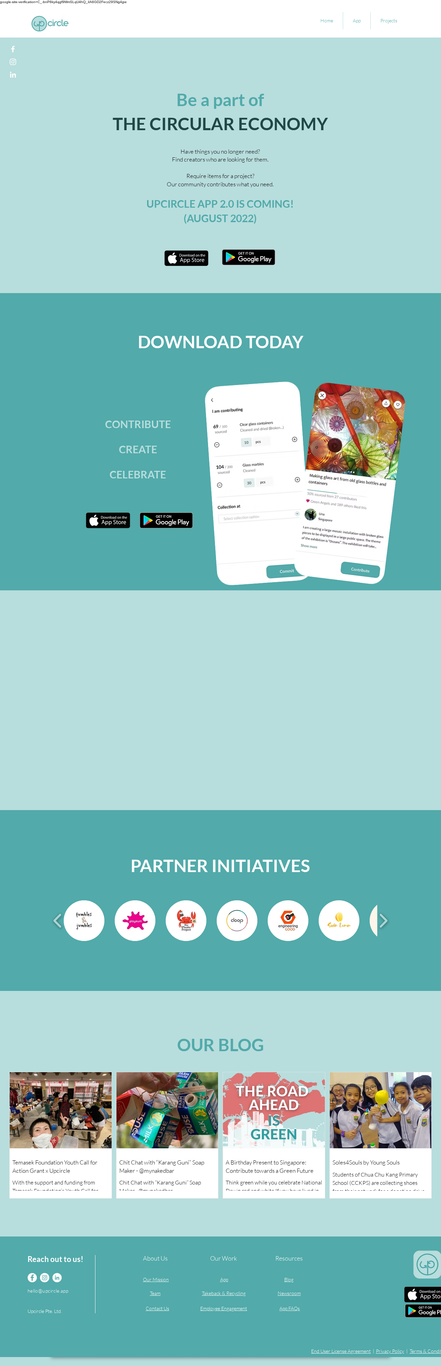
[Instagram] (13, 62)
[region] (138, 455)
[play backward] (57, 921)
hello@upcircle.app (48, 1291)
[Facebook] (13, 49)
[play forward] (383, 921)
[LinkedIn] (13, 74)
